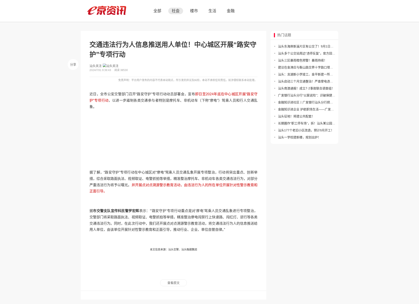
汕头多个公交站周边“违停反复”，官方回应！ (306, 53)
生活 (212, 11)
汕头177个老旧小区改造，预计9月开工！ (306, 130)
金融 (231, 11)
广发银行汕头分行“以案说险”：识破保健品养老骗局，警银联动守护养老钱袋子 (306, 95)
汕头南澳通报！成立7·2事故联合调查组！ (306, 88)
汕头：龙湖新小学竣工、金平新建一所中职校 (306, 74)
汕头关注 (95, 66)
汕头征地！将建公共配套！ (296, 116)
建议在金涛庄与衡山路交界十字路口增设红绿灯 (306, 67)
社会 (176, 11)
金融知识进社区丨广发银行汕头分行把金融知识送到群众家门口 (306, 102)
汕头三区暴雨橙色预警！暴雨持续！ (302, 60)
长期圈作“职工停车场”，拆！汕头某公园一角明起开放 (306, 123)
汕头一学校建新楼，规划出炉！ (299, 137)
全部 (157, 11)
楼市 (194, 11)
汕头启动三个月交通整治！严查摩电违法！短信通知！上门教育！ (306, 81)
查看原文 (173, 283)
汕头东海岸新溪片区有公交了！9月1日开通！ (306, 46)
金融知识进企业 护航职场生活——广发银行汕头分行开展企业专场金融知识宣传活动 (306, 109)
